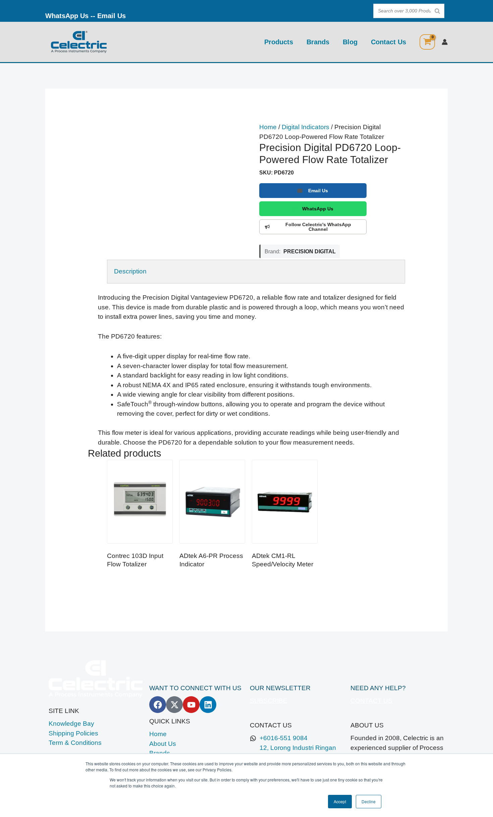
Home (268, 127)
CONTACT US (371, 700)
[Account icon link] (445, 42)
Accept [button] (340, 801)
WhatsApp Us (67, 15)
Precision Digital (309, 251)
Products (278, 42)
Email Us (111, 15)
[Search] (437, 11)
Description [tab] (130, 271)
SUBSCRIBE (268, 700)
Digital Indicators (305, 127)
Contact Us (388, 42)
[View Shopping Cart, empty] (427, 42)
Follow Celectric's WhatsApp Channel (318, 227)
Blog (350, 42)
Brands (318, 42)
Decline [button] (369, 801)
